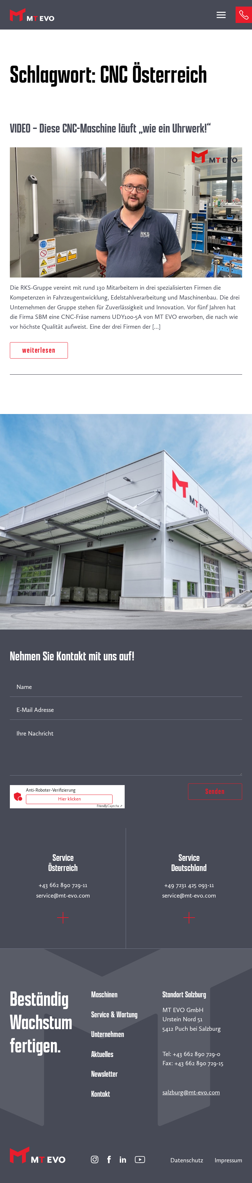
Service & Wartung (114, 1014)
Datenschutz (186, 1160)
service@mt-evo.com (63, 895)
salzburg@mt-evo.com (191, 1092)
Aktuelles (102, 1054)
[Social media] (94, 1158)
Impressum (228, 1160)
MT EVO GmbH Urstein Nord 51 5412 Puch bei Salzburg (191, 1019)
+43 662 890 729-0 (196, 1054)
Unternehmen (107, 1034)
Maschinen (104, 994)
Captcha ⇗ (109, 806)
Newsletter (104, 1074)
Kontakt (100, 1094)
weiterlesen (38, 350)
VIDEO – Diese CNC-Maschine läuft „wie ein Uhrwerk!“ (110, 128)
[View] (63, 921)
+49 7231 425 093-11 (189, 885)
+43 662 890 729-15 (199, 1063)
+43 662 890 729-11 (63, 885)
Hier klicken (69, 799)
